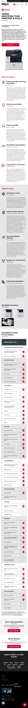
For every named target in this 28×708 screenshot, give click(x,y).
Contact (24, 1)
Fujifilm (22, 662)
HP (5, 664)
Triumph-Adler (11, 668)
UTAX (18, 668)
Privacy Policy (5, 679)
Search (22, 4)
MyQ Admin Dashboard (13, 219)
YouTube (10, 685)
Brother (6, 662)
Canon (11, 662)
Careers (3, 675)
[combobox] (16, 4)
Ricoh (8, 666)
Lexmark (21, 664)
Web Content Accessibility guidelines (16, 135)
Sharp (13, 666)
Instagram (13, 685)
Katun (9, 664)
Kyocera (15, 664)
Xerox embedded (14, 630)
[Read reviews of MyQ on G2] (7, 690)
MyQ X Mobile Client (14, 176)
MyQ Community (10, 1)
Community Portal (14, 646)
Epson (16, 662)
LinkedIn (3, 685)
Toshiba (19, 666)
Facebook (8, 685)
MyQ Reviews (17, 685)
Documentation (17, 1)
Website (3, 1)
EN (17, 4)
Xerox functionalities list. (18, 614)
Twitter (5, 685)
